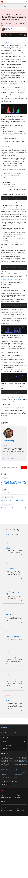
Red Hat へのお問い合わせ (6, 797)
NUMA (7, 311)
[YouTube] (5, 733)
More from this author (9, 458)
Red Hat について (4, 769)
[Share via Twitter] (9, 35)
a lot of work (10, 407)
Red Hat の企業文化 (5, 772)
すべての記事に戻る (6, 42)
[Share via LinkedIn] (7, 35)
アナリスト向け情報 (5, 777)
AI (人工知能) (10, 568)
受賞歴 (16, 764)
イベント (2, 795)
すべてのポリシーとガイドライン (7, 811)
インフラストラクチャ (12, 657)
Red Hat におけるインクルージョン (7, 799)
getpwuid (3, 118)
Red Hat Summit (4, 801)
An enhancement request (7, 279)
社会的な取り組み (18, 774)
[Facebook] (8, 733)
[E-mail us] (11, 35)
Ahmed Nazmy (8, 28)
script (14, 89)
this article (23, 219)
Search (23, 467)
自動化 (8, 548)
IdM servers (20, 290)
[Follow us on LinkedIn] (6, 445)
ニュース (16, 769)
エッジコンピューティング (14, 636)
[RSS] (25, 35)
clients (2, 292)
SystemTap (10, 89)
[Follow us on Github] (4, 445)
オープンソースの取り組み (20, 772)
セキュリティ (10, 614)
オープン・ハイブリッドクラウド (14, 593)
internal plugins (18, 399)
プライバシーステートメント (6, 808)
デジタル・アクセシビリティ (20, 810)
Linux (6, 25)
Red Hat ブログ (4, 6)
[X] (12, 733)
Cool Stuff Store (18, 799)
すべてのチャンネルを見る (10, 534)
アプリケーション (11, 679)
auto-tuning (21, 397)
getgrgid (14, 118)
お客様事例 (3, 774)
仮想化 (8, 701)
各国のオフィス (18, 795)
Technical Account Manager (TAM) (14, 47)
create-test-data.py (10, 173)
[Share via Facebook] (5, 35)
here (21, 314)
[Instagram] (15, 733)
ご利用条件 (17, 808)
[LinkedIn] (2, 733)
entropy (5, 202)
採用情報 (16, 777)
